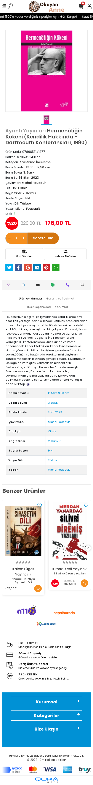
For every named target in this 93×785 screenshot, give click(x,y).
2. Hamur (54, 441)
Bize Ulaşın (46, 729)
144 (50, 450)
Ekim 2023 (55, 412)
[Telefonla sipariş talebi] (68, 285)
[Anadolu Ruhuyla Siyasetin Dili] (23, 531)
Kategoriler (46, 715)
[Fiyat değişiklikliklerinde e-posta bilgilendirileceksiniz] (54, 285)
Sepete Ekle (43, 238)
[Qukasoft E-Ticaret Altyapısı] (46, 780)
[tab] (30, 298)
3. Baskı (53, 403)
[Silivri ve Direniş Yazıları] (69, 531)
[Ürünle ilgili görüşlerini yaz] (24, 285)
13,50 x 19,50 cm (58, 393)
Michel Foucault (59, 422)
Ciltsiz (52, 431)
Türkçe (53, 460)
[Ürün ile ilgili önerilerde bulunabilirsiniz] (83, 285)
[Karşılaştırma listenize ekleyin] (39, 285)
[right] (88, 548)
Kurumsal (47, 702)
